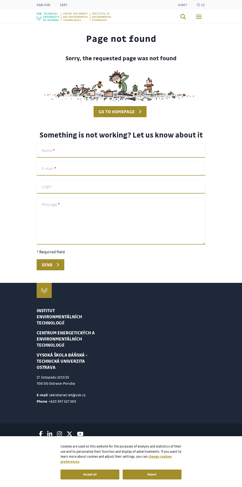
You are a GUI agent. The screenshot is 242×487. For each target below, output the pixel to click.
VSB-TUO (43, 5)
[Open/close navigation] (198, 17)
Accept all (90, 474)
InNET (182, 5)
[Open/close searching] (183, 17)
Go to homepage (117, 111)
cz (203, 5)
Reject (151, 474)
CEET (63, 5)
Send (47, 264)
